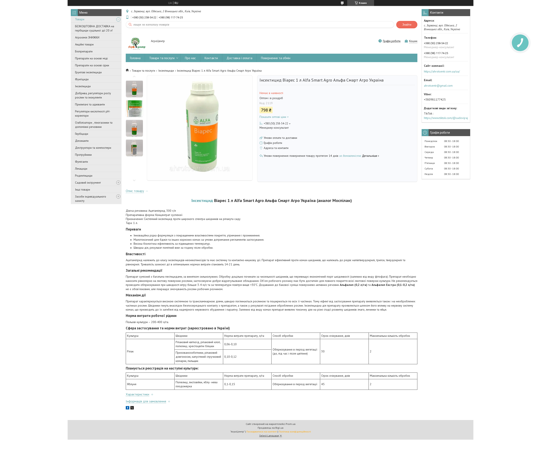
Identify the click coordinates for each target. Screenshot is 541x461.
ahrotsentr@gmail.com (438, 85)
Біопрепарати (84, 51)
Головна (135, 58)
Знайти (406, 24)
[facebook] (127, 408)
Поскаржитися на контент (261, 431)
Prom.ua (290, 424)
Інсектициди (83, 86)
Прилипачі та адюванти (90, 104)
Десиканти (82, 141)
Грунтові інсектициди (88, 72)
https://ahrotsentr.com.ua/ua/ (442, 71)
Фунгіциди (82, 79)
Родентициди (83, 175)
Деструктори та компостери (93, 148)
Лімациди (81, 168)
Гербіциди (81, 134)
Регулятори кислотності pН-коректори (92, 113)
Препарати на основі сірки (92, 65)
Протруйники (83, 155)
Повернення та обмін (275, 58)
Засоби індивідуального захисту (90, 199)
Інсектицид (202, 200)
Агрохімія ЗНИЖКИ (87, 37)
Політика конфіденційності (295, 431)
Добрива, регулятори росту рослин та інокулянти (93, 95)
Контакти (211, 58)
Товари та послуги (162, 58)
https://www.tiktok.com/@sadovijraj (446, 118)
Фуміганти (81, 162)
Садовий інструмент (88, 182)
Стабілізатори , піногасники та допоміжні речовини (93, 125)
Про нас (190, 58)
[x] (132, 408)
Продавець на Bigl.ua (270, 427)
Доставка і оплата (239, 58)
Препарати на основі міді (91, 58)
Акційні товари (84, 44)
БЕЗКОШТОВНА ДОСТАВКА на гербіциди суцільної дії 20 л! (94, 28)
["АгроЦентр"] (136, 41)
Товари (79, 19)
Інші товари (82, 189)
